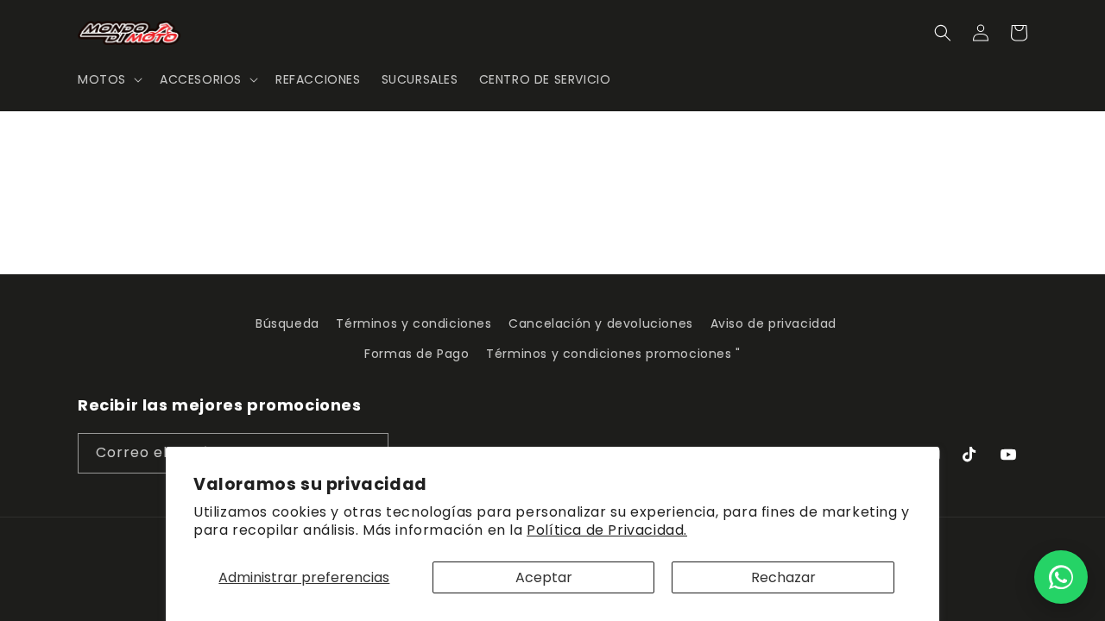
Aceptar (543, 577)
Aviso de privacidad (773, 323)
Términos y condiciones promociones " (613, 353)
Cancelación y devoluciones (600, 323)
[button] (108, 79)
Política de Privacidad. (607, 530)
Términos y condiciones (413, 323)
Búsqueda (287, 323)
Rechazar (783, 577)
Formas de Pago (416, 353)
